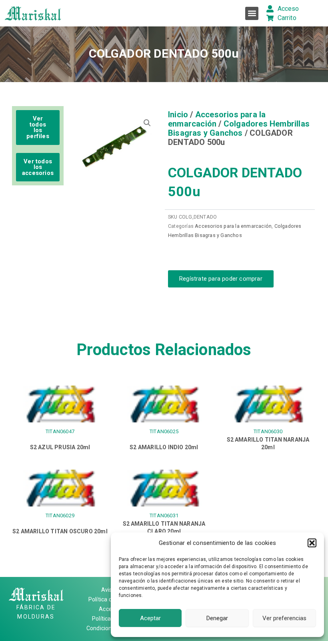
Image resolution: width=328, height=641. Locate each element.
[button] (312, 543)
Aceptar (150, 618)
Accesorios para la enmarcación (217, 119)
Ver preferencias (284, 618)
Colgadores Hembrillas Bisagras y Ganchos (239, 128)
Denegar (217, 618)
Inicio (178, 114)
